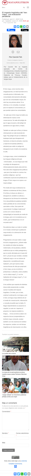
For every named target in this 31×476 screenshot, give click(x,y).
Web (3, 442)
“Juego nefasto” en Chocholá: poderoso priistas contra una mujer (14, 396)
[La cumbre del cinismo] (15, 338)
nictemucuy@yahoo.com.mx (13, 62)
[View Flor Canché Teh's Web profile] (13, 52)
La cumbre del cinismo (9, 353)
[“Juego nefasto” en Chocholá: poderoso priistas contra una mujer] (15, 379)
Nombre (5, 433)
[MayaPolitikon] (15, 2)
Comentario (6, 411)
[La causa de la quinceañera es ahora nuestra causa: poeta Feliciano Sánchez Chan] (15, 357)
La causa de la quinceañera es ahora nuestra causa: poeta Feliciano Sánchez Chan (14, 374)
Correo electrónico (22, 434)
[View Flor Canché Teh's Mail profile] (18, 52)
